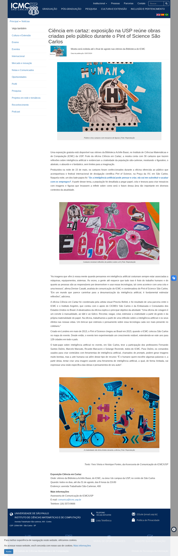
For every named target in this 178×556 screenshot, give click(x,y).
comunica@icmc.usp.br (69, 499)
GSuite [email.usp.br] (147, 514)
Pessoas (115, 3)
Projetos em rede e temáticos (26, 98)
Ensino (15, 42)
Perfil (14, 84)
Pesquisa (91, 9)
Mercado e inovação (22, 63)
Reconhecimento (20, 105)
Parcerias (128, 3)
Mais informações (82, 545)
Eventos (16, 49)
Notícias (26, 21)
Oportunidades (19, 77)
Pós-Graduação (71, 9)
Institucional (99, 3)
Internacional (18, 56)
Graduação (49, 9)
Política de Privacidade (148, 520)
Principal (14, 21)
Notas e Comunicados (23, 70)
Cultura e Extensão (114, 9)
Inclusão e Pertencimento (148, 9)
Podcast (16, 111)
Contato (141, 3)
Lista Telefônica (103, 520)
